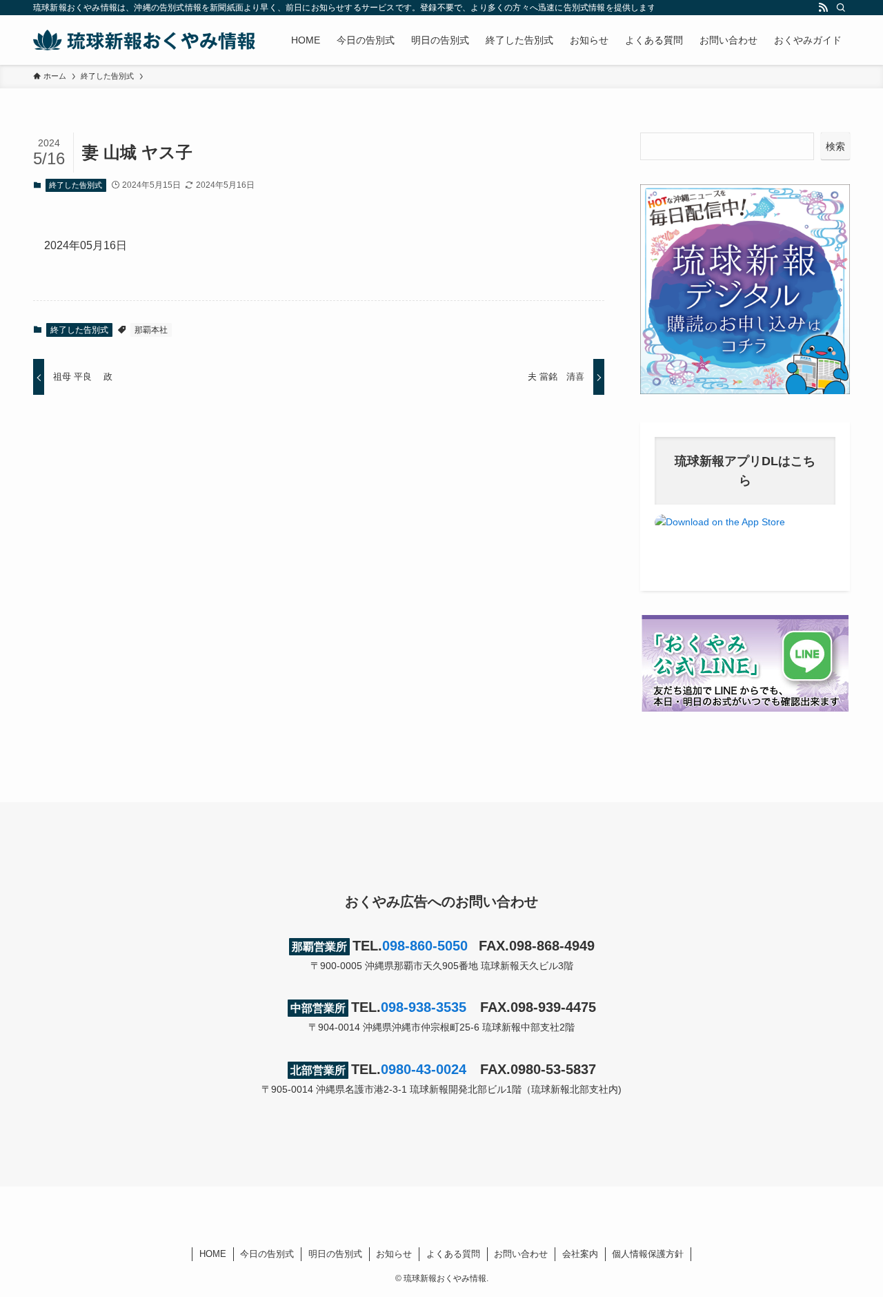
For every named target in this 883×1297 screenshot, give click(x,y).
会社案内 (580, 1254)
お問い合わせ (521, 1254)
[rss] (823, 7)
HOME (212, 1254)
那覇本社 (151, 330)
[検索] (841, 7)
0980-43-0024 (423, 1069)
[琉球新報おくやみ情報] (144, 40)
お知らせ (394, 1254)
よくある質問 (453, 1254)
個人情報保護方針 (648, 1254)
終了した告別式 (75, 185)
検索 (835, 146)
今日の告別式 (267, 1254)
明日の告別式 (335, 1254)
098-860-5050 (425, 945)
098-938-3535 (423, 1007)
